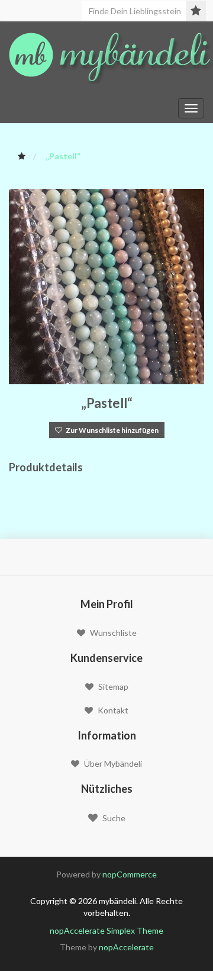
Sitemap (113, 686)
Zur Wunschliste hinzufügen (110, 430)
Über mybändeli (113, 763)
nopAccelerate (126, 947)
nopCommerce (129, 874)
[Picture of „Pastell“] (106, 286)
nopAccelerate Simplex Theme (106, 930)
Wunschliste (113, 633)
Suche (113, 818)
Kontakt (113, 710)
